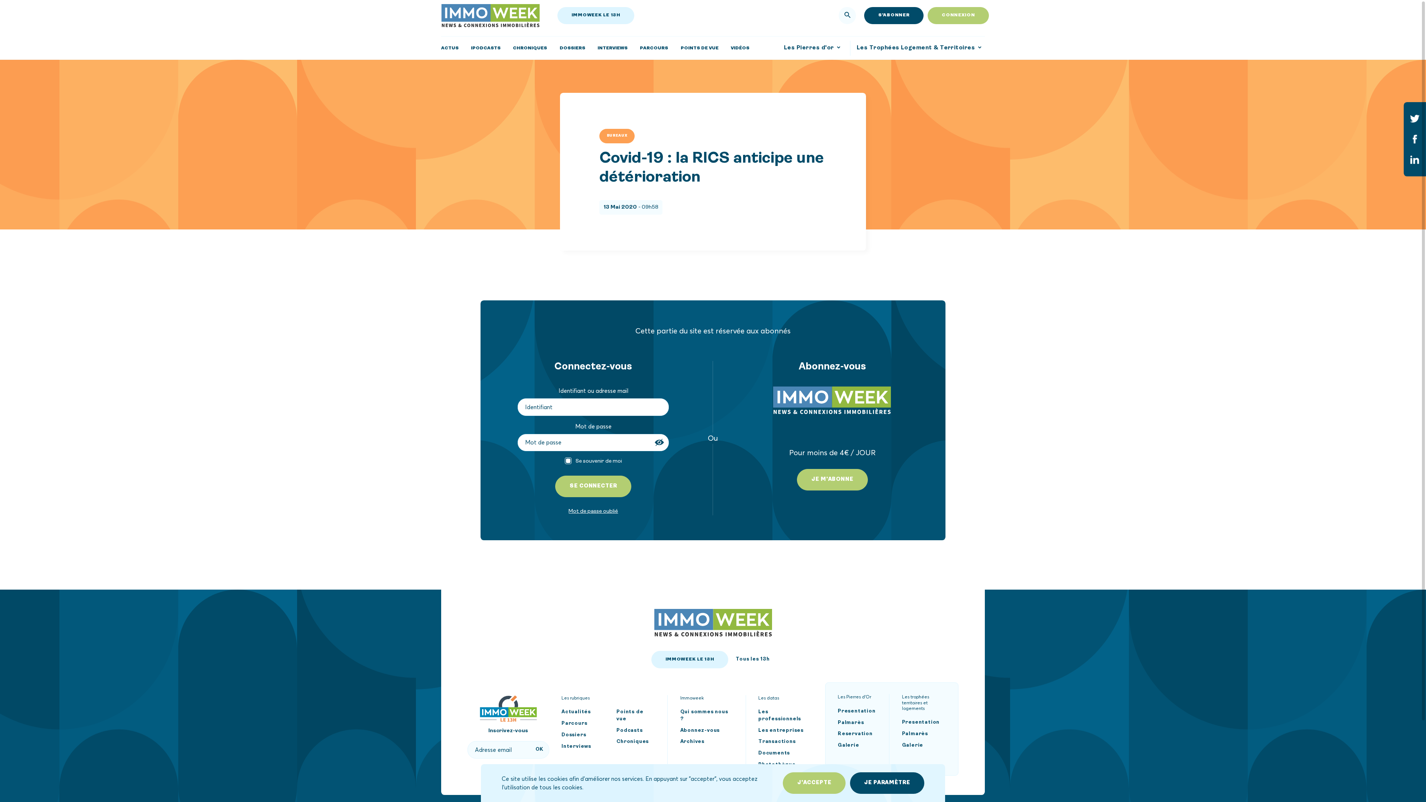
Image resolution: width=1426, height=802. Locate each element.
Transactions (777, 742)
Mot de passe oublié (593, 511)
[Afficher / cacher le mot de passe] (660, 442)
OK (539, 749)
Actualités (576, 712)
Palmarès (851, 722)
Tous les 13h (753, 659)
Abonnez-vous (700, 730)
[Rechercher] (847, 15)
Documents (774, 753)
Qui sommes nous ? (704, 715)
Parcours (574, 723)
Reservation (855, 734)
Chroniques (632, 742)
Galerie (848, 745)
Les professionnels (779, 715)
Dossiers (573, 735)
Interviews (576, 746)
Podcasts (629, 730)
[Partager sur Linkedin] (1415, 159)
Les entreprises (781, 730)
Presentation (857, 711)
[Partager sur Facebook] (1415, 139)
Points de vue (629, 715)
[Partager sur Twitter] (1415, 118)
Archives (692, 742)
